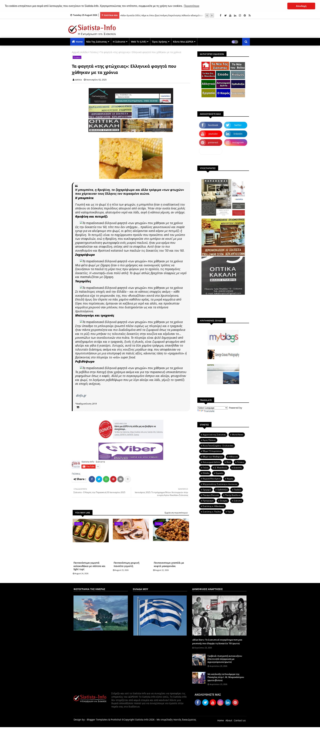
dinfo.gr (81, 395)
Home (79, 41)
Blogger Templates (97, 719)
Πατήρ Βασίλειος (233, 495)
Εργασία (219, 473)
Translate (209, 411)
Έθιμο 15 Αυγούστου (212, 451)
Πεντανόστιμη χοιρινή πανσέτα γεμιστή (126, 564)
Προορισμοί (208, 500)
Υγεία (230, 511)
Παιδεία (237, 489)
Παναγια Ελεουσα (211, 495)
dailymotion (210, 151)
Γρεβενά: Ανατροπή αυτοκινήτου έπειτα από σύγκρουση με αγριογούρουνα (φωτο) (225, 658)
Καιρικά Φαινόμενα (211, 478)
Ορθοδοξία (222, 489)
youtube (213, 133)
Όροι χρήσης (159, 41)
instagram (238, 142)
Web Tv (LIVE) (138, 41)
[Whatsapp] (106, 479)
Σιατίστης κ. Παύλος (212, 511)
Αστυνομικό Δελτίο (211, 462)
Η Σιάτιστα (119, 41)
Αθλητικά (233, 456)
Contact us (240, 720)
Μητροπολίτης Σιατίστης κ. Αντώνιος (220, 484)
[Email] (120, 479)
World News (237, 434)
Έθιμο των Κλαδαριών (213, 456)
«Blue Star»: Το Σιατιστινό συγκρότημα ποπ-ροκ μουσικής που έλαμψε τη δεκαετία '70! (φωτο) (217, 641)
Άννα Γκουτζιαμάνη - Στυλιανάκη (218, 445)
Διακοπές (238, 467)
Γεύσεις (94, 52)
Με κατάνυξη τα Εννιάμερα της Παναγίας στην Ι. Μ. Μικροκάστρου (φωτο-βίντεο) (226, 677)
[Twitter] (99, 479)
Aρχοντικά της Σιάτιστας (214, 434)
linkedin (238, 133)
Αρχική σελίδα (80, 52)
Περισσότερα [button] (191, 6)
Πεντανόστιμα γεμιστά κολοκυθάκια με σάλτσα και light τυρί (89, 566)
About (229, 720)
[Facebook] (92, 479)
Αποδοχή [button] (301, 6)
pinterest (213, 142)
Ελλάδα (206, 473)
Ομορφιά (207, 489)
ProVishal (116, 719)
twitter (238, 125)
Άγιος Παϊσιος (209, 440)
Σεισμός (223, 500)
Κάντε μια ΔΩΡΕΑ (183, 41)
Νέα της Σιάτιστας (96, 41)
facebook (213, 125)
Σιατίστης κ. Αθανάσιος (213, 506)
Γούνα (205, 467)
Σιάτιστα (238, 500)
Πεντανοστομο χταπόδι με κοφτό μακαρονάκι (169, 564)
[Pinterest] (113, 479)
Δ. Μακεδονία (221, 467)
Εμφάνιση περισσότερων (176, 512)
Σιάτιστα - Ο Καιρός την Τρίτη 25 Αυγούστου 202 (144, 15)
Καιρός (230, 478)
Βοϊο (228, 462)
